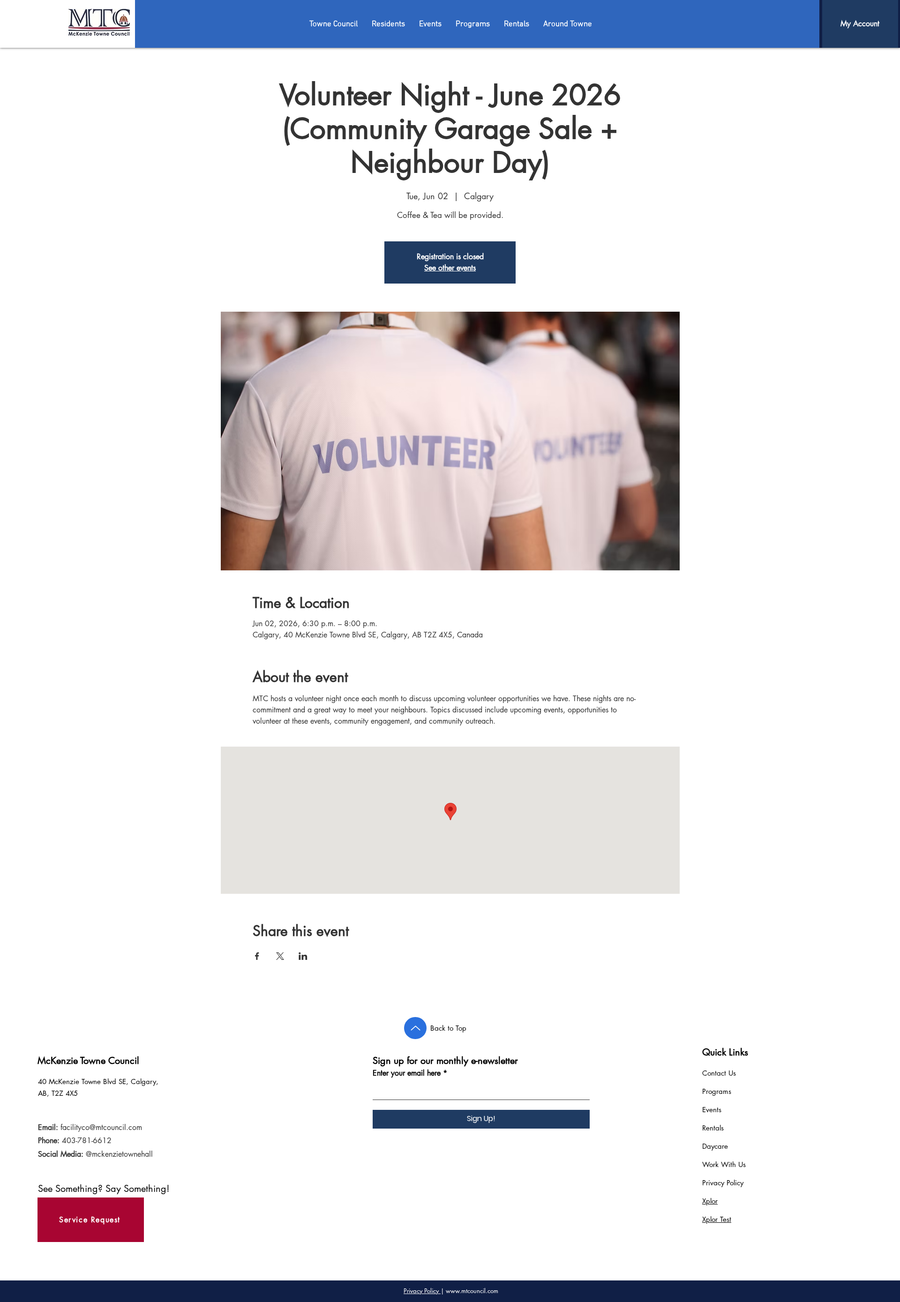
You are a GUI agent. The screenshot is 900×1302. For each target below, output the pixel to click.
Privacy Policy (722, 1182)
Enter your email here (407, 1073)
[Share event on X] (280, 956)
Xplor (710, 1201)
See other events (450, 268)
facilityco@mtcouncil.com (101, 1127)
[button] (333, 24)
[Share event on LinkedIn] (303, 956)
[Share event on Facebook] (257, 956)
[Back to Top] (415, 1028)
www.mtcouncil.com (472, 1291)
